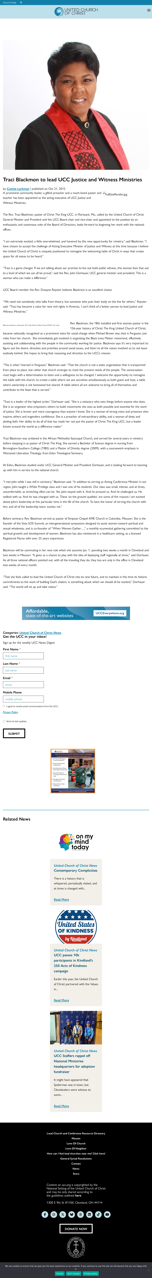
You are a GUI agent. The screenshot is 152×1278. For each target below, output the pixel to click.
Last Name (11, 663)
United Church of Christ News (40, 632)
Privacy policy (90, 1273)
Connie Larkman (18, 188)
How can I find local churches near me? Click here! (76, 1153)
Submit (14, 733)
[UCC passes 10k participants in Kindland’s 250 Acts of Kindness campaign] (76, 927)
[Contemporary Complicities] (76, 842)
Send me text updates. (16, 721)
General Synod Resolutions (76, 1158)
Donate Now (76, 1228)
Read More (61, 899)
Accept (59, 1273)
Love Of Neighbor (76, 1148)
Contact (76, 1163)
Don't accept (74, 1273)
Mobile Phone (12, 692)
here (78, 1195)
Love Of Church (76, 1143)
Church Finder (9, 2)
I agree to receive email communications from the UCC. (32, 706)
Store (76, 1173)
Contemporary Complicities (75, 870)
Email (8, 678)
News (76, 1168)
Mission (76, 1138)
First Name (12, 649)
